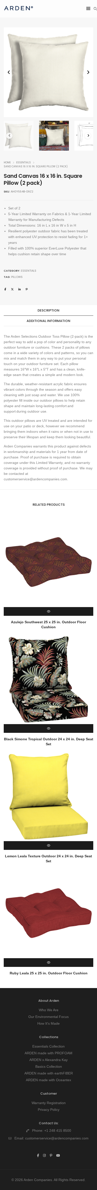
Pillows (17, 277)
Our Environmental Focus (48, 1017)
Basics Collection (48, 1066)
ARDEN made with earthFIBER (48, 1073)
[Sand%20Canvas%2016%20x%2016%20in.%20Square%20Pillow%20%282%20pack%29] (5, 289)
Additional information (48, 320)
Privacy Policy (48, 1110)
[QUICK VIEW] (48, 611)
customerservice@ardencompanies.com (57, 1138)
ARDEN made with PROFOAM (48, 1053)
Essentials (23, 162)
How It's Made (48, 1023)
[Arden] (18, 12)
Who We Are (48, 1010)
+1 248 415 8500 (57, 1130)
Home (7, 162)
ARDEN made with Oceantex (48, 1080)
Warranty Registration (49, 1103)
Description (48, 310)
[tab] (48, 310)
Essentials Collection (48, 1046)
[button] (88, 72)
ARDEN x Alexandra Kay (48, 1060)
